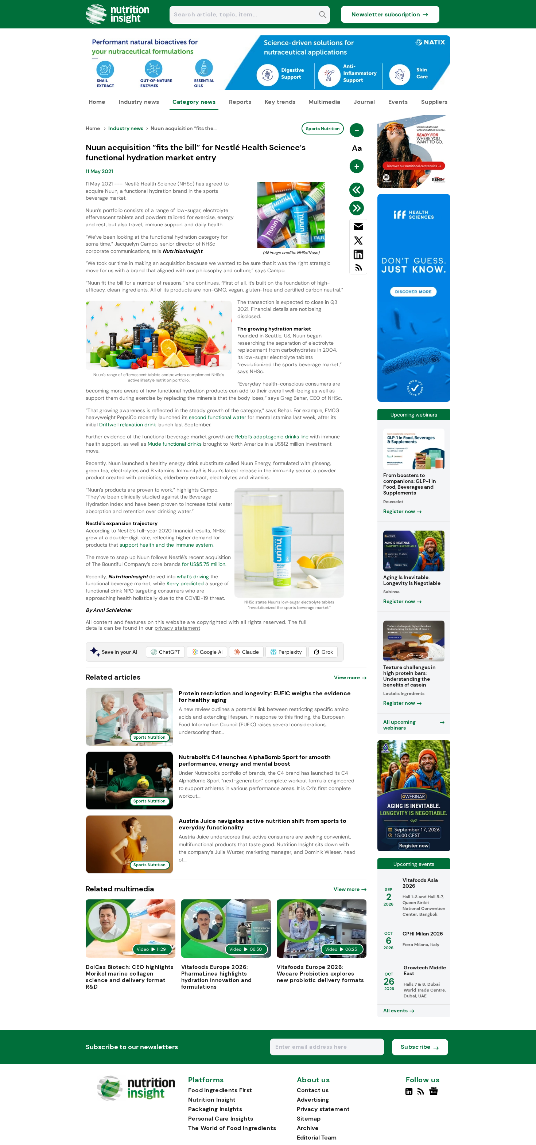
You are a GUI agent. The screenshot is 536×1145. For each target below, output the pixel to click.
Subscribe (416, 1046)
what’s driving (193, 576)
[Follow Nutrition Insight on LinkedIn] (409, 1094)
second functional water (218, 417)
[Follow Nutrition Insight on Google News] (434, 1094)
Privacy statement (323, 1109)
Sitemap (309, 1118)
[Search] (323, 15)
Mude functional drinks (175, 444)
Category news (193, 101)
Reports (240, 101)
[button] (165, 652)
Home (97, 101)
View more (347, 677)
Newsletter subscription (385, 14)
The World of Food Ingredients (232, 1128)
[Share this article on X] (358, 242)
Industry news (139, 101)
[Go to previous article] (357, 190)
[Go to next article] (357, 208)
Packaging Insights (215, 1109)
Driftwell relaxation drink (127, 424)
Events (398, 101)
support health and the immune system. (167, 545)
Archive (308, 1128)
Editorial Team (317, 1137)
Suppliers (434, 101)
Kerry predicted (185, 583)
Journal (364, 101)
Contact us (313, 1090)
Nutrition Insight (212, 1099)
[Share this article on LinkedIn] (358, 256)
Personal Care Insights (220, 1118)
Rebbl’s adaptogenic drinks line (272, 436)
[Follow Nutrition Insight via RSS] (421, 1094)
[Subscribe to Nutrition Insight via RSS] (358, 270)
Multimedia (324, 101)
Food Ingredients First (220, 1090)
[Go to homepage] (136, 1099)
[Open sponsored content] (268, 88)
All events (395, 1010)
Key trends (280, 101)
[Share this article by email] (358, 228)
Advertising (313, 1099)
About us (313, 1080)
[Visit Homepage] (118, 26)
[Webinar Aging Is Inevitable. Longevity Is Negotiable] (413, 849)
